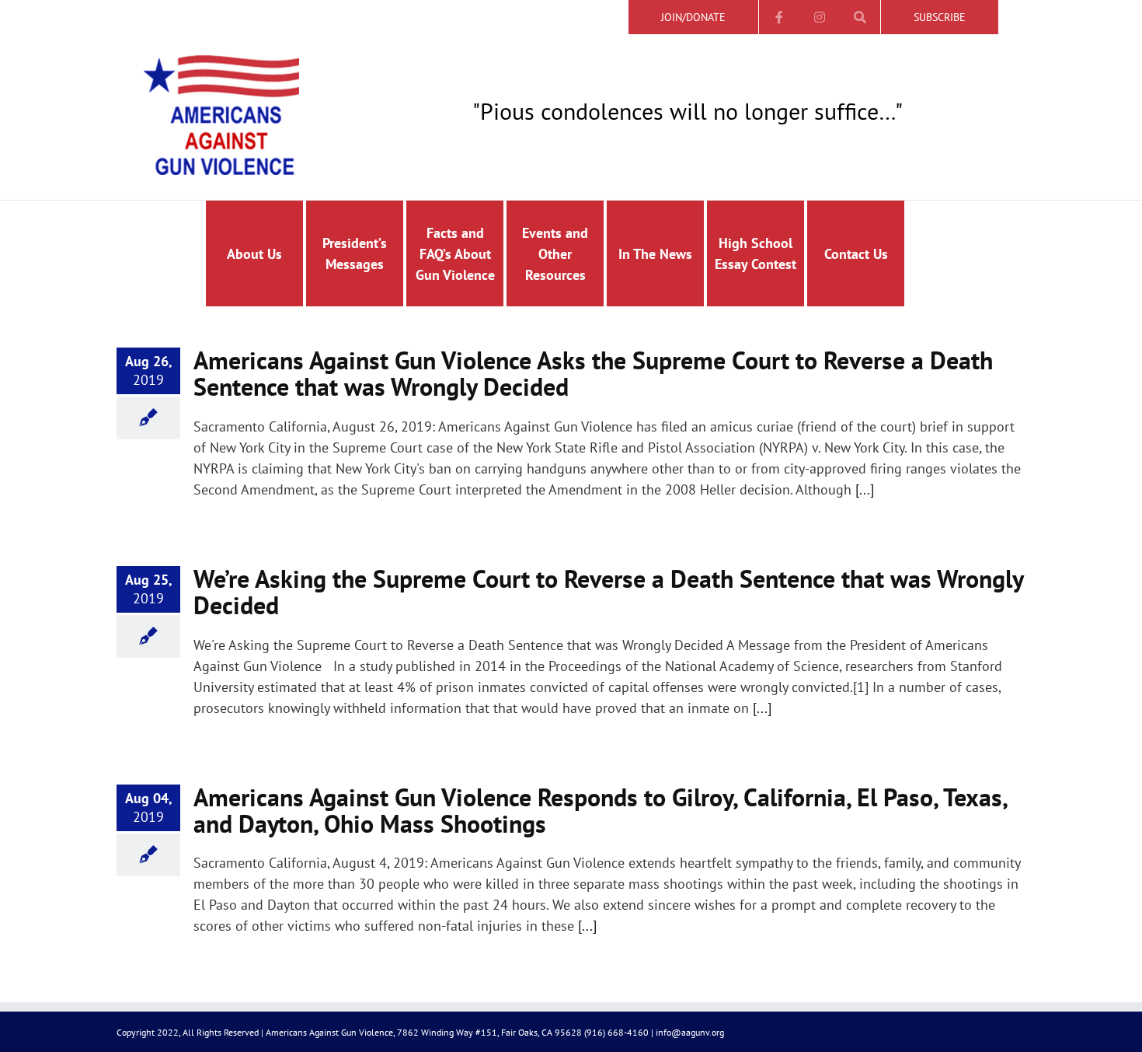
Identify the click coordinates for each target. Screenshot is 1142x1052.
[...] (864, 489)
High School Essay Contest (755, 253)
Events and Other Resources (555, 254)
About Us (254, 254)
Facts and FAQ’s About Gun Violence (455, 254)
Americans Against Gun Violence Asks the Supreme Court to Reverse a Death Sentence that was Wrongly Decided (593, 373)
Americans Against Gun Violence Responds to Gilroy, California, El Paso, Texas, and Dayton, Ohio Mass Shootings (600, 810)
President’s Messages (354, 253)
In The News (655, 254)
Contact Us (856, 254)
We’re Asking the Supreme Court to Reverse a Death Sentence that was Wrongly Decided (608, 591)
